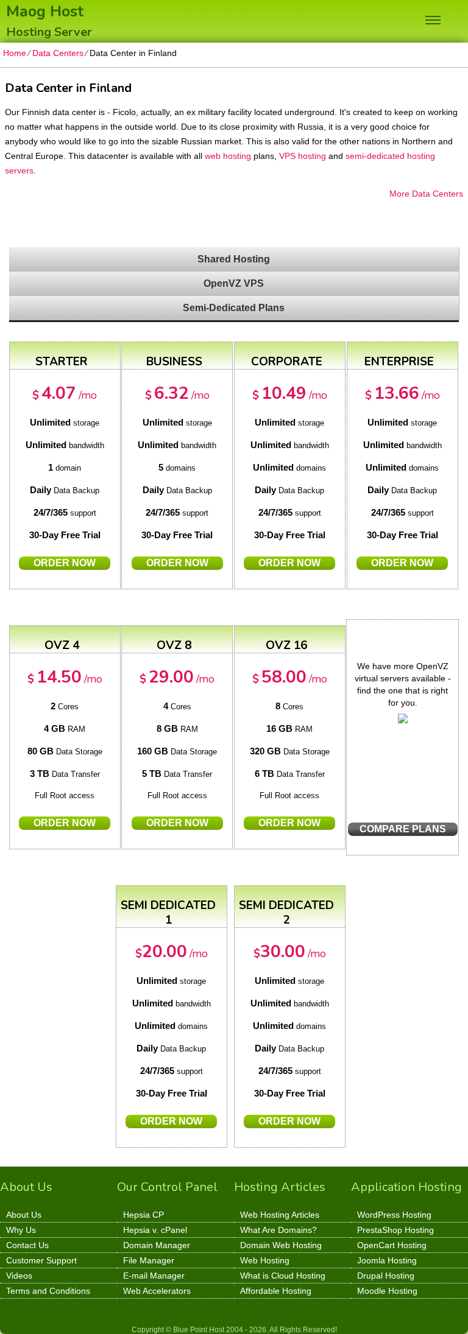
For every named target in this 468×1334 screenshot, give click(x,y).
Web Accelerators (157, 1291)
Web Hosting (264, 1260)
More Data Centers (426, 193)
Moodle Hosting (387, 1291)
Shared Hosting (233, 259)
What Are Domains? (278, 1230)
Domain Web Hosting (281, 1245)
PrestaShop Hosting (395, 1230)
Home (14, 53)
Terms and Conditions (48, 1291)
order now (65, 563)
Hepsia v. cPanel (155, 1230)
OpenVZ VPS (234, 283)
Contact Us (27, 1245)
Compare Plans (403, 829)
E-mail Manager (154, 1275)
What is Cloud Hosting (282, 1275)
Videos (19, 1275)
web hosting (228, 156)
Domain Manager (156, 1245)
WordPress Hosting (394, 1215)
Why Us (21, 1230)
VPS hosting (302, 156)
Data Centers (57, 53)
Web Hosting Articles (279, 1215)
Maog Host (44, 10)
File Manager (148, 1260)
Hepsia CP (143, 1215)
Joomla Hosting (387, 1260)
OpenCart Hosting (392, 1245)
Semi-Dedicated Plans (234, 308)
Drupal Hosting (385, 1275)
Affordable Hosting (275, 1291)
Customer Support (41, 1260)
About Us (23, 1215)
